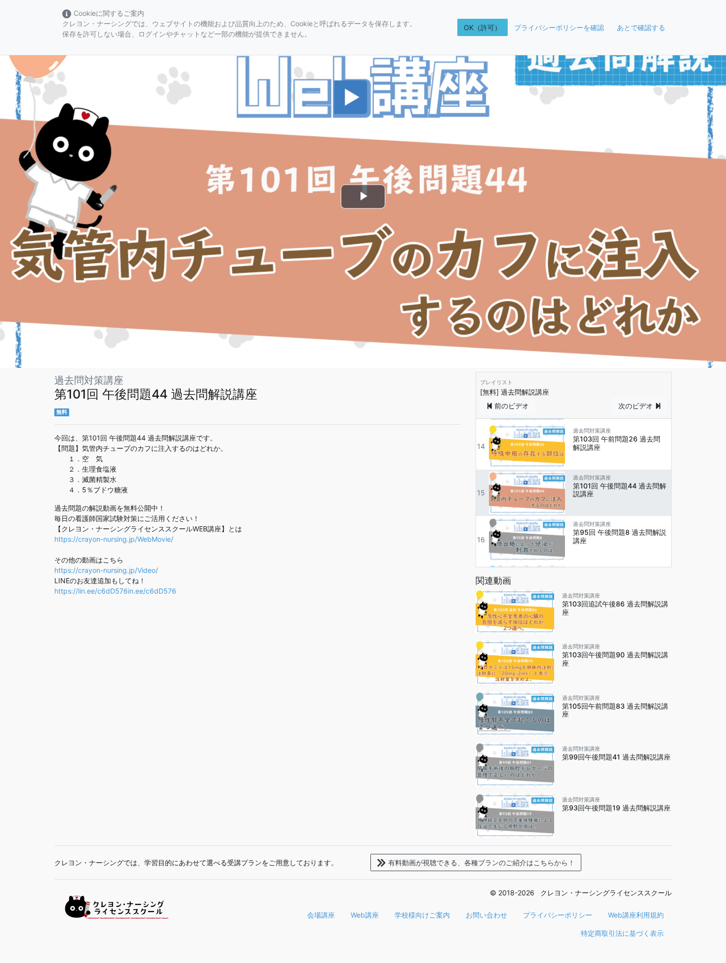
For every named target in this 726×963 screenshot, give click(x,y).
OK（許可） (482, 27)
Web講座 (365, 915)
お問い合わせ (486, 915)
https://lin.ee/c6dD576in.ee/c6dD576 (115, 591)
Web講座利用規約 (636, 915)
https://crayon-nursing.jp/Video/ (106, 570)
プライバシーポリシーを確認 (559, 27)
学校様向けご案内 (422, 915)
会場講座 (321, 915)
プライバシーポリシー (557, 915)
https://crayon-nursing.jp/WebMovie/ (113, 539)
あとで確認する (641, 27)
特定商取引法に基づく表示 (622, 933)
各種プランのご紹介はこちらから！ (481, 862)
